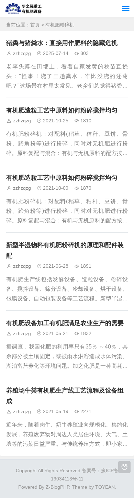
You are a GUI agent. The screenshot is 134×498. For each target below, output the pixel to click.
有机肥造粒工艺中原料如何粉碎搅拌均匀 (62, 110)
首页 (35, 24)
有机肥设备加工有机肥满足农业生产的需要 (65, 323)
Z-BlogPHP (57, 487)
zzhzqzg (22, 53)
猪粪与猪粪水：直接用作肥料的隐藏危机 (62, 43)
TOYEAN (105, 487)
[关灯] (124, 467)
